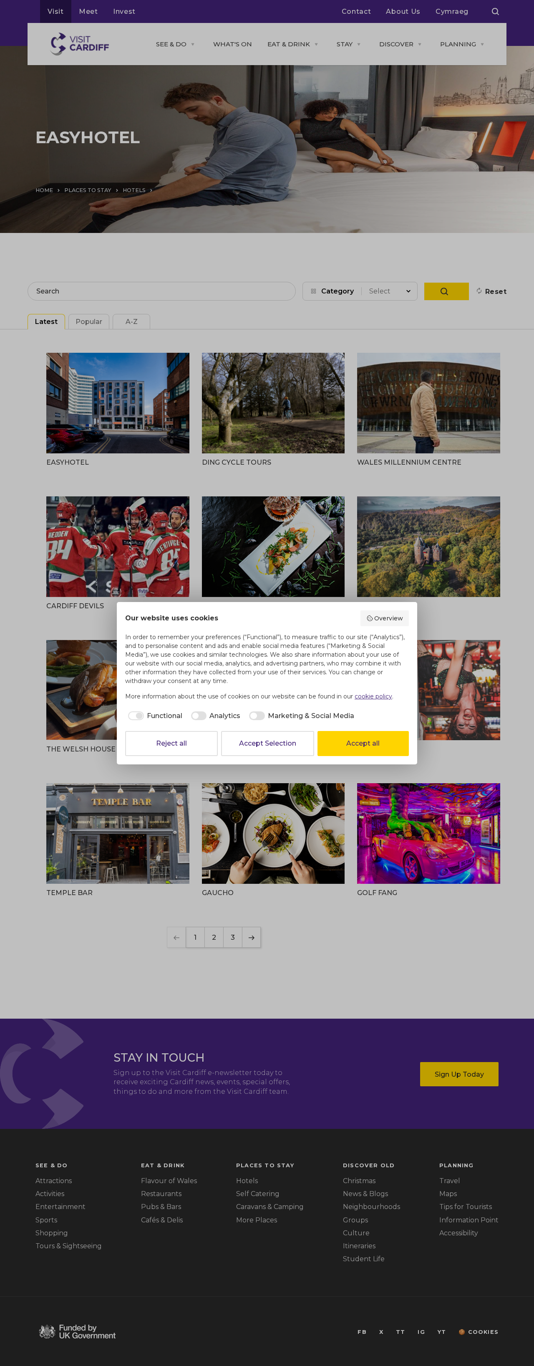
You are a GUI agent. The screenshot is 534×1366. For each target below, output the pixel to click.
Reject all (171, 743)
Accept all (363, 743)
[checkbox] (153, 716)
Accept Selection (267, 743)
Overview (388, 618)
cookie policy (373, 696)
